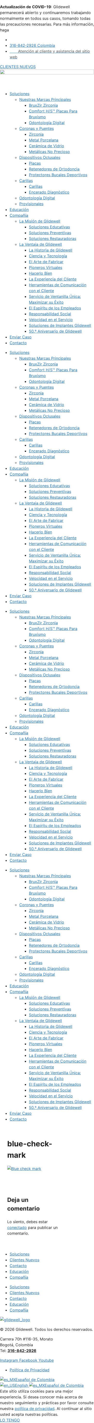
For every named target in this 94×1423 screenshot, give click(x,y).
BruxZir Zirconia (43, 105)
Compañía (19, 215)
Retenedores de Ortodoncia (54, 169)
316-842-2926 (21, 1350)
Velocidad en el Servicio (51, 319)
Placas (35, 163)
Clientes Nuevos (24, 1259)
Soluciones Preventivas (50, 232)
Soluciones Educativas (49, 226)
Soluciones (19, 93)
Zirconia (36, 134)
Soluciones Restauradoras (52, 238)
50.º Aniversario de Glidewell (55, 331)
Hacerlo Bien (40, 273)
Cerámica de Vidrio (46, 145)
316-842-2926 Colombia (32, 45)
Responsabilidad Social (50, 313)
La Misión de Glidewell (39, 221)
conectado (17, 1227)
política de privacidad (34, 1408)
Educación (19, 209)
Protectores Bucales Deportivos (58, 174)
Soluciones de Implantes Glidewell (60, 325)
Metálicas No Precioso (49, 151)
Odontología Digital (47, 122)
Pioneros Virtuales (45, 267)
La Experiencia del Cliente (52, 279)
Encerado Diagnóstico (49, 192)
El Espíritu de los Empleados (55, 308)
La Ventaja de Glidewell (40, 244)
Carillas (26, 180)
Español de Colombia (34, 1379)
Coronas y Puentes (36, 128)
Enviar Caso (21, 337)
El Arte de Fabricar (46, 261)
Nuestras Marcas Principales (45, 99)
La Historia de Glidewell (50, 250)
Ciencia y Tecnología (48, 255)
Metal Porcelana (43, 140)
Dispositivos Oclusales (39, 157)
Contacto (18, 342)
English (22, 1385)
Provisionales (31, 203)
